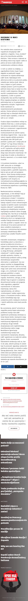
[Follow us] (22, 2)
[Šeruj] (7, 366)
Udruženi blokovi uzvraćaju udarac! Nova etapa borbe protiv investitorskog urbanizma (13, 457)
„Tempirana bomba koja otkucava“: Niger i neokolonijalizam (13, 480)
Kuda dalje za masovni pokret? (12, 444)
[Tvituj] (20, 366)
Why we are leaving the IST (13, 547)
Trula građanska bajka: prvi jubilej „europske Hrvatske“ (12, 491)
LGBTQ (3, 369)
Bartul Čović (3, 46)
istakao (3, 216)
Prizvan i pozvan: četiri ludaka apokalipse (12, 469)
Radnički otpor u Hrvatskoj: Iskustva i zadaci (11, 509)
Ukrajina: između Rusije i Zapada (13, 538)
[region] (14, 427)
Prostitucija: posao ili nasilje (12, 530)
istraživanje (21, 146)
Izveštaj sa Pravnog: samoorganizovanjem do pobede (14, 520)
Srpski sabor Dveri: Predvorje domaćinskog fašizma (13, 557)
